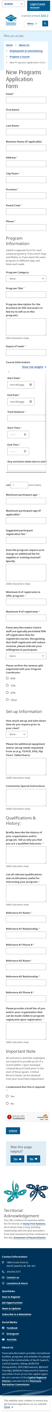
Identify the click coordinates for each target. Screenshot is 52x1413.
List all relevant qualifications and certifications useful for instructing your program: (24, 878)
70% (13, 685)
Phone (10, 221)
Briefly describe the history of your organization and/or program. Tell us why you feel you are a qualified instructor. (24, 838)
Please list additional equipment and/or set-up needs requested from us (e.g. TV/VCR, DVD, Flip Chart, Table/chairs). (25, 749)
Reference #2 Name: (18, 960)
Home (9, 45)
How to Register (11, 1296)
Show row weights (32, 367)
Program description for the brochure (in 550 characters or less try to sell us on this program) (24, 310)
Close (7, 1407)
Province (11, 189)
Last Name (12, 125)
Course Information (18, 362)
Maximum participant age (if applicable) (23, 512)
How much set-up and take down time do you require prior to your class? (26, 724)
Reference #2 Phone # (19, 992)
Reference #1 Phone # (19, 944)
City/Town (12, 173)
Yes (12, 1096)
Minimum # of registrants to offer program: (23, 593)
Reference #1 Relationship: (22, 928)
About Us (24, 45)
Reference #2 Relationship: (22, 976)
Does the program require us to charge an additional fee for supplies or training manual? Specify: (25, 555)
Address (11, 157)
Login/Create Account (37, 5)
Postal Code (13, 205)
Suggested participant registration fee (19, 532)
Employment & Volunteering (26, 50)
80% (13, 678)
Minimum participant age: (22, 494)
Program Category (17, 272)
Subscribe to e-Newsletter (16, 1314)
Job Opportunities (12, 1302)
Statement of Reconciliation (29, 1237)
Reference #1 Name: (18, 912)
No (12, 1103)
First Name (12, 109)
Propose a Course (19, 56)
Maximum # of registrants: (22, 611)
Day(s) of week (15, 346)
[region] (26, 421)
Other (14, 700)
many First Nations (34, 1223)
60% (13, 692)
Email (9, 94)
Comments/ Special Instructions (25, 786)
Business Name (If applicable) (24, 141)
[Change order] (9, 373)
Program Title (14, 288)
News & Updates (11, 1308)
